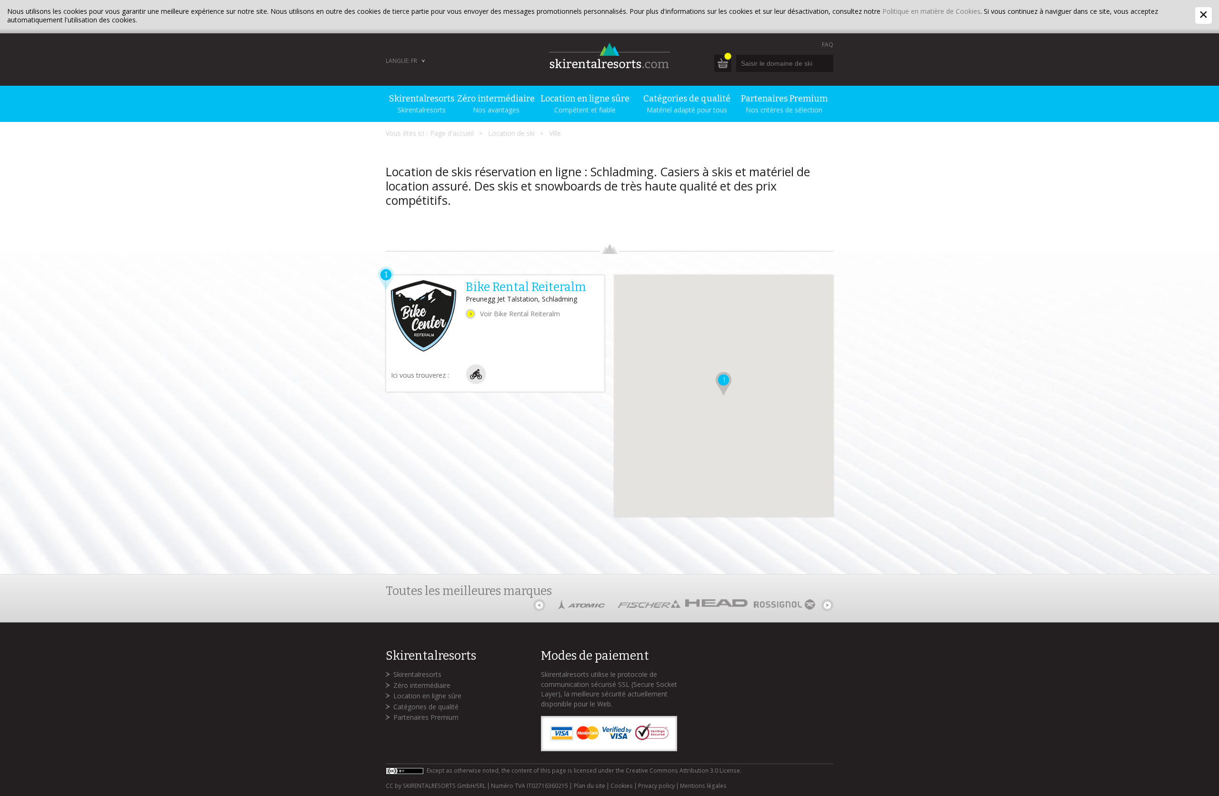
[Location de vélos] (476, 381)
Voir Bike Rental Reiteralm (520, 313)
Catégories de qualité (426, 706)
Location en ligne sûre (427, 695)
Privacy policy (656, 786)
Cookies (621, 786)
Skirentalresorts (417, 674)
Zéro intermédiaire (421, 685)
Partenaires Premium (426, 717)
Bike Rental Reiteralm (526, 287)
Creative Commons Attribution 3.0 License (683, 770)
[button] (723, 384)
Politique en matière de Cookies (931, 11)
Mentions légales (703, 786)
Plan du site (589, 786)
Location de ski (511, 133)
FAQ (827, 44)
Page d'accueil (452, 133)
